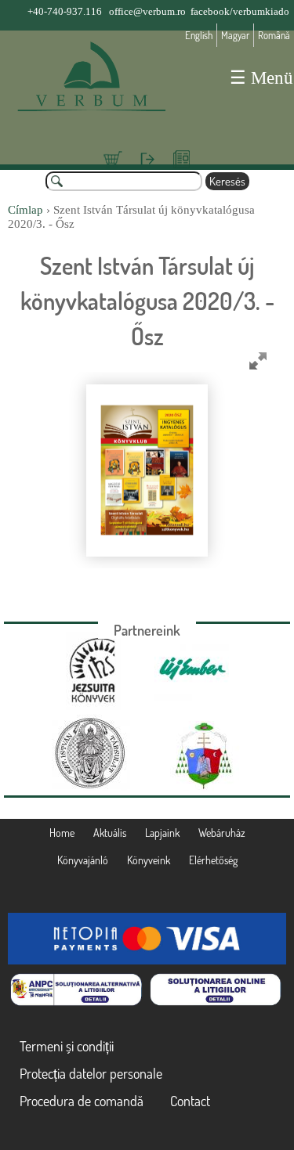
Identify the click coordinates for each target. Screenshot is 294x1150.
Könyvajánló (82, 860)
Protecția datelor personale (91, 1073)
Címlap (25, 210)
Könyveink (148, 860)
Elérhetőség (213, 860)
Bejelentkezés (147, 167)
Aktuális (109, 832)
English (198, 35)
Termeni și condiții (67, 1045)
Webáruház (221, 832)
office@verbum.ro (147, 11)
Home (61, 832)
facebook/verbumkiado (240, 11)
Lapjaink (162, 832)
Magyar (235, 35)
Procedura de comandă (81, 1100)
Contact (190, 1100)
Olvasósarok (182, 167)
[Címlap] (91, 82)
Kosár (113, 167)
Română (274, 35)
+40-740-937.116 (64, 11)
